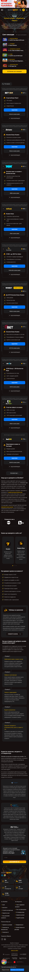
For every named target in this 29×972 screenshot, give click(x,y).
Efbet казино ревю (14, 233)
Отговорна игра (20, 912)
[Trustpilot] (6, 954)
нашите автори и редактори (15, 492)
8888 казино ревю (14, 193)
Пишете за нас (6, 913)
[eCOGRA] (6, 958)
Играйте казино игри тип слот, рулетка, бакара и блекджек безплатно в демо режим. (21, 553)
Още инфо (14, 110)
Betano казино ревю (14, 151)
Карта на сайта (14, 950)
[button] (13, 39)
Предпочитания (5, 969)
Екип (3, 904)
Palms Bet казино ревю (14, 270)
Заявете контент (20, 915)
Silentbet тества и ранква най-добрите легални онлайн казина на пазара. (8, 553)
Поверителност (19, 924)
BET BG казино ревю (14, 348)
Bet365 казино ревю (14, 462)
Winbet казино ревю (15, 311)
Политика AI (5, 932)
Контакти (4, 907)
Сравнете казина (13, 634)
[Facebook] (2, 939)
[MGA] (22, 958)
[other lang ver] (2, 875)
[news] (8, 523)
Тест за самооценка (21, 909)
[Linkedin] (5, 939)
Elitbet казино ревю (14, 423)
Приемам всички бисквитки (17, 969)
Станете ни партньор (7, 910)
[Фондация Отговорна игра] (20, 962)
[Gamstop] (22, 954)
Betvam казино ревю (14, 114)
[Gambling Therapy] (14, 958)
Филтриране (7, 83)
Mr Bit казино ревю (14, 386)
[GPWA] (14, 954)
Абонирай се (14, 862)
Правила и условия (7, 924)
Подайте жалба (20, 917)
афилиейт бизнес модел (7, 507)
